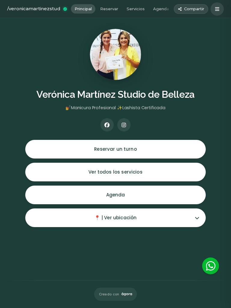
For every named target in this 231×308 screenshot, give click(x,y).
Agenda (161, 8)
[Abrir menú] (217, 9)
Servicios (136, 8)
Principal (83, 8)
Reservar (109, 8)
